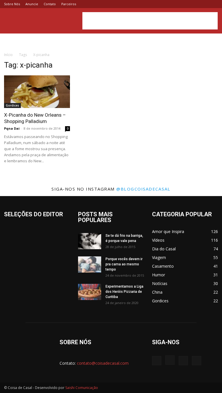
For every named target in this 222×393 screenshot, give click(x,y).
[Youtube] (213, 4)
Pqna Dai (12, 128)
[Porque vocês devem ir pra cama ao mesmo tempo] (89, 264)
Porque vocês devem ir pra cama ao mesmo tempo (124, 264)
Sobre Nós (12, 4)
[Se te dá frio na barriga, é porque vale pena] (89, 241)
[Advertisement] (150, 20)
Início (8, 54)
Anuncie (31, 4)
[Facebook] (185, 4)
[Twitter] (204, 4)
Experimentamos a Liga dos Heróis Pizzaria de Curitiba (124, 291)
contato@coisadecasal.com (103, 363)
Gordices (12, 105)
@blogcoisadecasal (143, 189)
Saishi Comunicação (81, 387)
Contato (50, 4)
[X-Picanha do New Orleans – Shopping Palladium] (37, 91)
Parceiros (68, 4)
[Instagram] (194, 4)
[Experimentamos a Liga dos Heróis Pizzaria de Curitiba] (89, 292)
